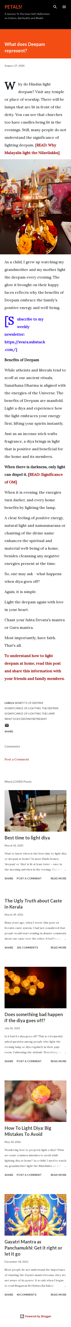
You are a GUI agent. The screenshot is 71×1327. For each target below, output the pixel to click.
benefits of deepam (29, 702)
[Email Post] (7, 726)
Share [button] (9, 731)
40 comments (26, 1294)
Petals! (14, 7)
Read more (58, 878)
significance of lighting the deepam (31, 708)
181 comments (27, 947)
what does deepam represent (26, 718)
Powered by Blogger (37, 1316)
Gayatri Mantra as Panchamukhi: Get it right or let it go (33, 1248)
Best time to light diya (27, 837)
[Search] (55, 7)
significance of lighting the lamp (29, 713)
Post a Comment (17, 759)
